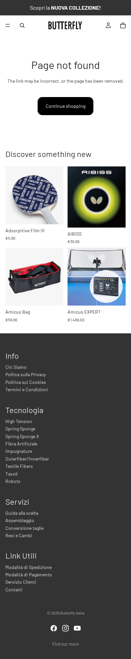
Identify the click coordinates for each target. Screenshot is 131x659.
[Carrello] (123, 25)
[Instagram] (65, 628)
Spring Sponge (20, 428)
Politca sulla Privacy (25, 374)
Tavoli (11, 474)
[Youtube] (77, 628)
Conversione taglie (24, 528)
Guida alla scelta (21, 513)
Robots (12, 481)
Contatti (14, 589)
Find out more (65, 644)
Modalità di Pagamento (28, 574)
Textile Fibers (19, 466)
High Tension (18, 421)
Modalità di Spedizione (28, 567)
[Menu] (7, 25)
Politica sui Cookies (25, 382)
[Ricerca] (22, 25)
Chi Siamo (16, 367)
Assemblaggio (19, 520)
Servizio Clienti (20, 582)
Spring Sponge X (22, 436)
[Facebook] (54, 628)
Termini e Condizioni (26, 389)
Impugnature (18, 451)
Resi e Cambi (18, 535)
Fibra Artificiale (21, 443)
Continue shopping (65, 106)
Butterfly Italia (72, 612)
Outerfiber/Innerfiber (27, 459)
